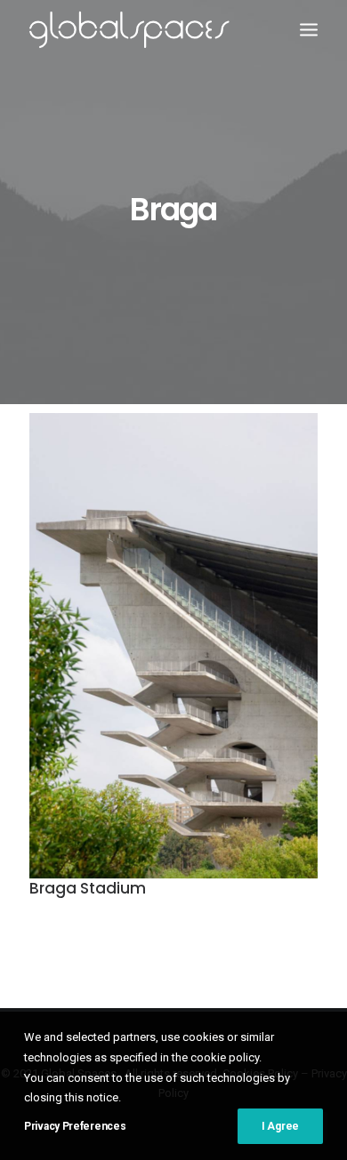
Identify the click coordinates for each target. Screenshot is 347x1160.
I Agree (280, 1126)
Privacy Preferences (74, 1126)
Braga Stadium (87, 888)
